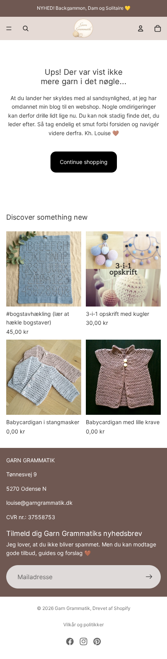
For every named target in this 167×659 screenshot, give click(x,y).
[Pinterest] (97, 641)
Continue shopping (84, 162)
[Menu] (9, 28)
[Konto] (140, 28)
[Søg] (25, 28)
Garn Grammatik (72, 608)
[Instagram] (83, 641)
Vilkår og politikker (83, 624)
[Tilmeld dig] (149, 577)
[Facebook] (70, 641)
